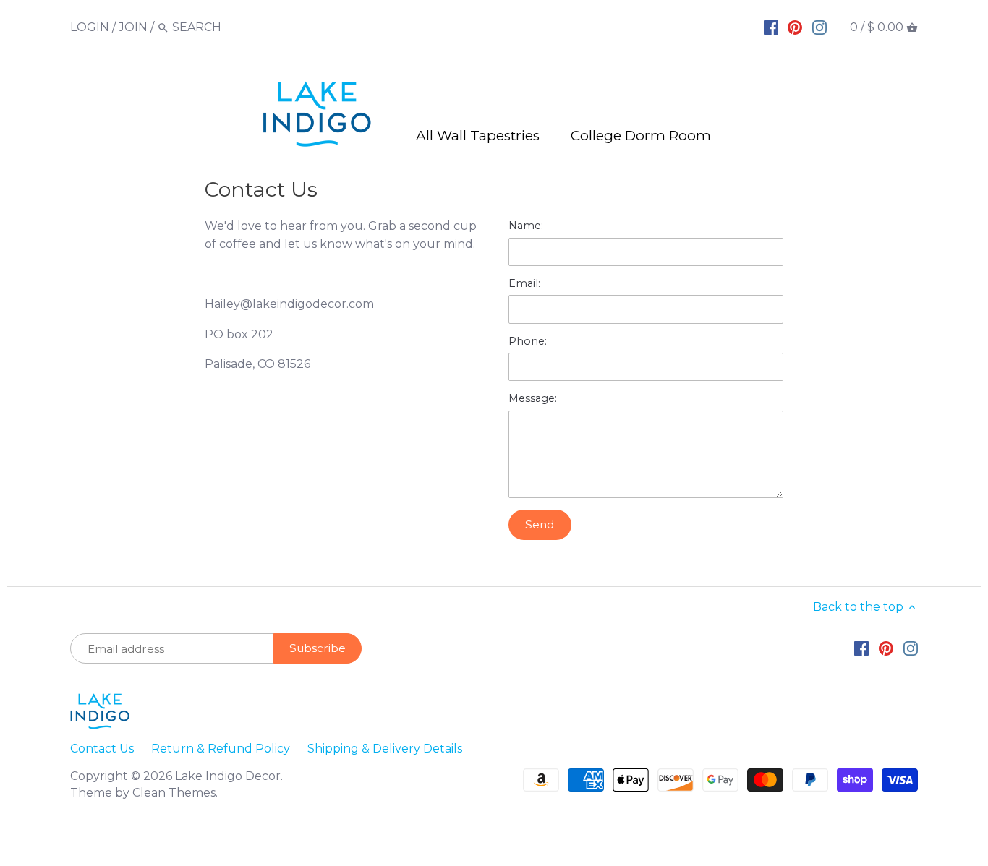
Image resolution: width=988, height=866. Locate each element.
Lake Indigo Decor (228, 776)
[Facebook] (771, 26)
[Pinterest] (795, 26)
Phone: (527, 341)
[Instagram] (819, 26)
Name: (525, 226)
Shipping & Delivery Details (384, 748)
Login (89, 27)
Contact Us (102, 748)
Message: (532, 399)
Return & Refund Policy (220, 748)
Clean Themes (174, 792)
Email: (524, 284)
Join (133, 27)
